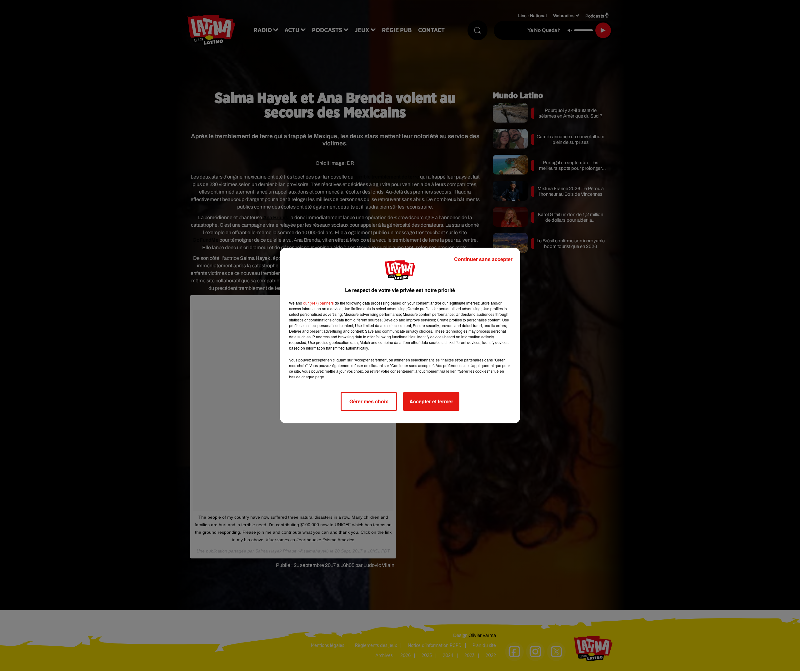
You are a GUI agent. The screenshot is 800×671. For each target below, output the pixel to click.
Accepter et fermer (431, 401)
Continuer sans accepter (483, 259)
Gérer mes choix (368, 401)
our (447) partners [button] (318, 302)
